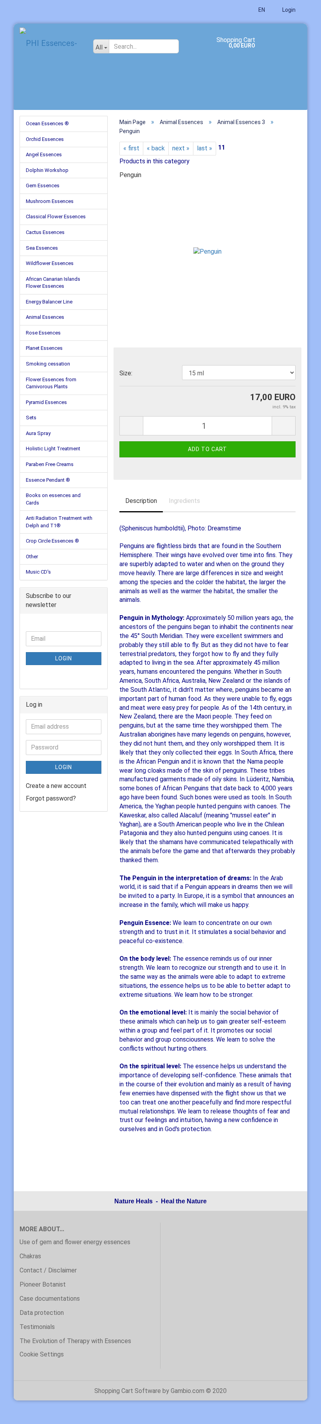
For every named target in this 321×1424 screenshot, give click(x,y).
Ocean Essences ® (47, 123)
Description (141, 501)
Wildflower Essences (50, 263)
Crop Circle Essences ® (52, 541)
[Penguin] (207, 245)
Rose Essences (43, 333)
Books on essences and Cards (53, 499)
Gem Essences (43, 185)
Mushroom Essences (50, 201)
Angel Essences (44, 154)
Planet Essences (44, 348)
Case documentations (50, 1298)
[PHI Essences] (50, 43)
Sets (31, 417)
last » (204, 148)
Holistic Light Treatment (53, 449)
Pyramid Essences (46, 402)
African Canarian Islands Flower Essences (53, 282)
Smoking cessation (48, 364)
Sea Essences (42, 248)
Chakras (30, 1256)
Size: (125, 373)
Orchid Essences (45, 139)
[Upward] (299, 1412)
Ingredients (184, 501)
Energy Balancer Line (49, 302)
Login (288, 10)
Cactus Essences (45, 232)
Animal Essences (45, 317)
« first (131, 148)
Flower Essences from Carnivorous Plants (51, 383)
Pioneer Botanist (43, 1284)
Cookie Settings (42, 1354)
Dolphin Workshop (47, 170)
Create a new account (56, 786)
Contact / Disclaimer (48, 1270)
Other (32, 556)
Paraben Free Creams (50, 464)
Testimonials (37, 1327)
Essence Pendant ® (48, 480)
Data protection (42, 1312)
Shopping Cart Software (127, 1391)
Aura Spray (38, 433)
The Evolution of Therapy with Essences (75, 1341)
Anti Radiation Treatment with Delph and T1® (59, 521)
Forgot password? (51, 798)
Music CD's (38, 572)
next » (180, 148)
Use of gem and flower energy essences (75, 1242)
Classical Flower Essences (56, 216)
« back (156, 148)
